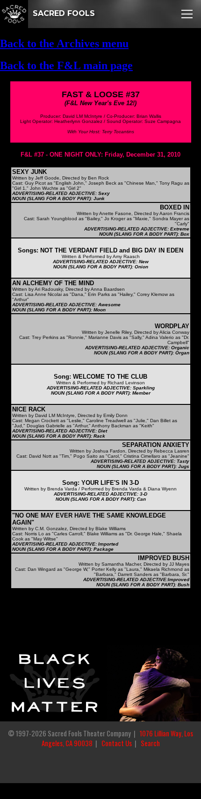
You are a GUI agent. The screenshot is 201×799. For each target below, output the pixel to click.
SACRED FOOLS (62, 13)
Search (150, 743)
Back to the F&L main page (66, 65)
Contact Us (116, 743)
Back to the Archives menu (64, 43)
